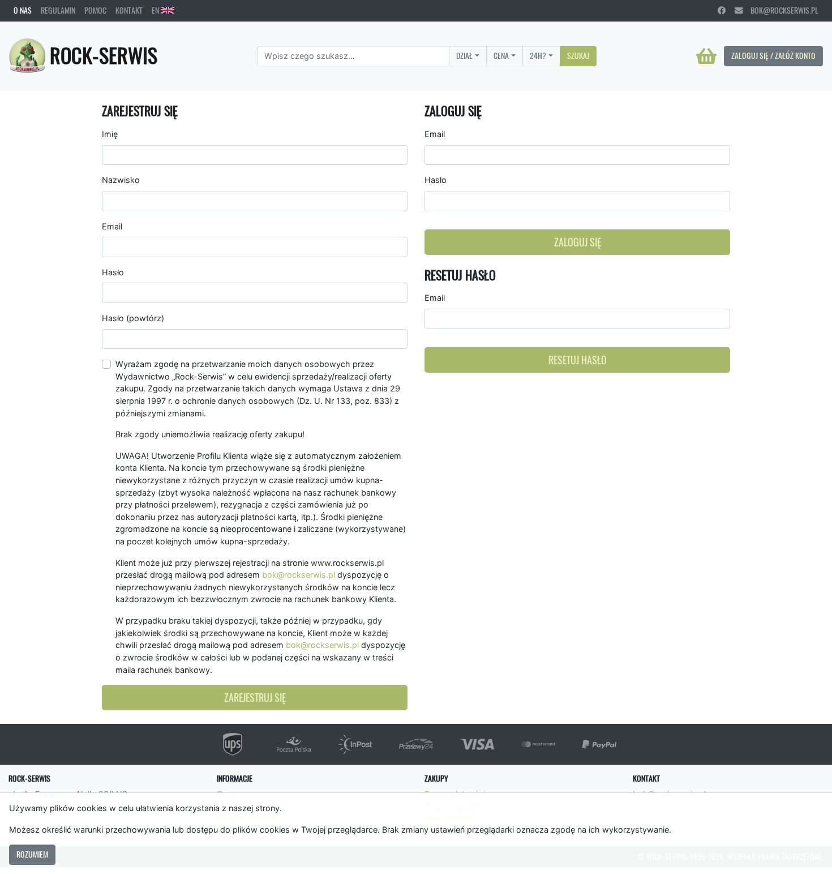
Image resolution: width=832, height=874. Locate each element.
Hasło (113, 272)
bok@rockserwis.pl (780, 10)
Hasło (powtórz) (133, 318)
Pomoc (95, 10)
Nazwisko (121, 180)
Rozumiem (32, 854)
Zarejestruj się (255, 697)
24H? (538, 55)
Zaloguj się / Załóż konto (773, 55)
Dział (464, 55)
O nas (23, 10)
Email (112, 226)
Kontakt (129, 10)
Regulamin (58, 10)
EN (156, 10)
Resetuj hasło (577, 360)
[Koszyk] (706, 56)
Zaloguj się (577, 242)
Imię (110, 134)
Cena (501, 55)
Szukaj (578, 55)
